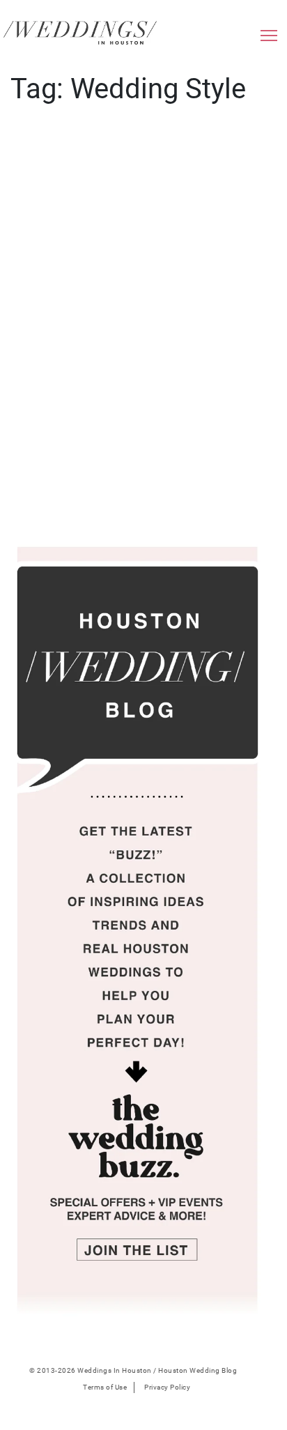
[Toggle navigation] (269, 39)
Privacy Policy (167, 1387)
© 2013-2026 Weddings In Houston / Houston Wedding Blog (133, 1370)
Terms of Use (105, 1387)
